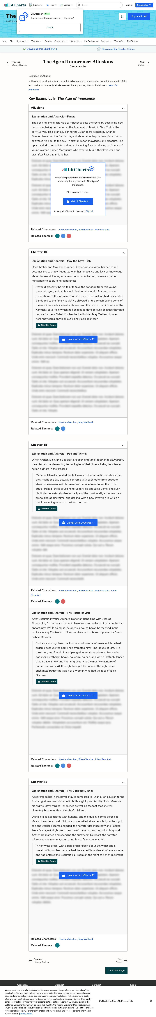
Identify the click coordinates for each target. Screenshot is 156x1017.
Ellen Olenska (85, 229)
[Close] (151, 1001)
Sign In (129, 4)
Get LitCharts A (80, 201)
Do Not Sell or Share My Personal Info (116, 1001)
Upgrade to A (139, 16)
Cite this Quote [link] (48, 325)
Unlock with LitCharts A (80, 339)
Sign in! (89, 211)
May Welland (102, 229)
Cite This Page (116, 970)
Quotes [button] (48, 41)
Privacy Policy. (25, 1013)
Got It (50, 27)
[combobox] (101, 5)
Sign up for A (144, 4)
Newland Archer (68, 229)
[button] (5, 41)
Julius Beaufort (103, 759)
